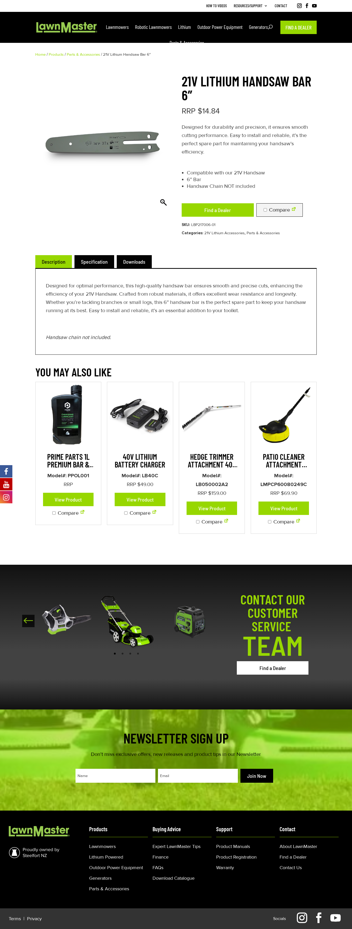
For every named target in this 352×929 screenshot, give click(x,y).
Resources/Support (248, 6)
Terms (15, 918)
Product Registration (236, 857)
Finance (161, 857)
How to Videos (216, 6)
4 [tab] (138, 654)
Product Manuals (233, 846)
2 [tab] (122, 654)
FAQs (158, 867)
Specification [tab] (94, 261)
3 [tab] (130, 654)
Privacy (34, 918)
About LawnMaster (298, 846)
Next (28, 621)
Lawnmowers (102, 846)
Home (40, 54)
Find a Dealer (217, 210)
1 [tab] (115, 654)
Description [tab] (53, 261)
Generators (100, 878)
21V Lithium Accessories (224, 233)
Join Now (256, 776)
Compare (279, 210)
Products (56, 54)
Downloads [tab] (134, 261)
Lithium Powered (106, 857)
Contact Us (291, 867)
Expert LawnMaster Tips (176, 846)
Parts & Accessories (83, 54)
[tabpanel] (66, 620)
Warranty (225, 867)
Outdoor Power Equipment (116, 867)
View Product (68, 499)
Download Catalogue (174, 878)
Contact (281, 6)
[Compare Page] (293, 210)
